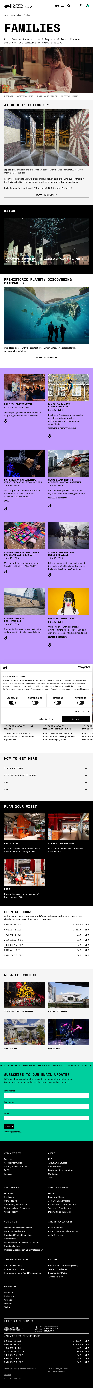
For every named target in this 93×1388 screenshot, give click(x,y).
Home (6, 15)
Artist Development (60, 1221)
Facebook (8, 1292)
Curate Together (11, 1200)
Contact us (53, 1173)
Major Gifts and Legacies (59, 1211)
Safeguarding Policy (57, 1273)
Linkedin (8, 1303)
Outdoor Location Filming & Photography (23, 1249)
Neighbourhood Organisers (17, 1208)
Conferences (10, 1238)
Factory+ (54, 1048)
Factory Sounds (55, 1227)
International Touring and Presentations (22, 1273)
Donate (51, 1193)
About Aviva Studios (57, 1162)
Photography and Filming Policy (63, 1265)
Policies (53, 1259)
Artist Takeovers (55, 1235)
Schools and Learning (18, 1011)
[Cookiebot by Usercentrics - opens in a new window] (79, 668)
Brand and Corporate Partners (62, 1204)
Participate (9, 1197)
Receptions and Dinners (15, 1231)
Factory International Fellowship (63, 1231)
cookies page (83, 689)
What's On (10, 1048)
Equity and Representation (60, 1170)
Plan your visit (47, 96)
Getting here (25, 96)
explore (8, 96)
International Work (16, 1259)
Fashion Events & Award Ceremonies (21, 1242)
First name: (9, 1090)
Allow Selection (46, 719)
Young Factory (11, 1211)
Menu (58, 6)
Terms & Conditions (57, 1269)
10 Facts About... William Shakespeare (57, 727)
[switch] (35, 702)
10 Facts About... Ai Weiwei (18, 727)
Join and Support (59, 1187)
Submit (9, 1126)
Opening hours (69, 96)
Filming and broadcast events (18, 1227)
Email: (7, 1113)
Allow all (75, 719)
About (51, 1153)
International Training (14, 1269)
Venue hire (10, 1221)
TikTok (7, 1307)
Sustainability (54, 1166)
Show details (79, 711)
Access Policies (55, 1276)
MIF (50, 1159)
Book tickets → (46, 194)
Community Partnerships (16, 1204)
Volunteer (8, 1193)
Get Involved (12, 1187)
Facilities (11, 843)
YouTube (8, 1299)
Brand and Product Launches (17, 1235)
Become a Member (57, 1197)
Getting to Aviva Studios (15, 1166)
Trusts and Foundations (59, 1208)
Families (8, 1173)
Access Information (61, 843)
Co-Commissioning (13, 1265)
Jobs (50, 1177)
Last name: (9, 1102)
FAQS (7, 889)
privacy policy (16, 1132)
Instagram (9, 1296)
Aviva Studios (16, 15)
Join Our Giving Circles (59, 1200)
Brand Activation (12, 1246)
